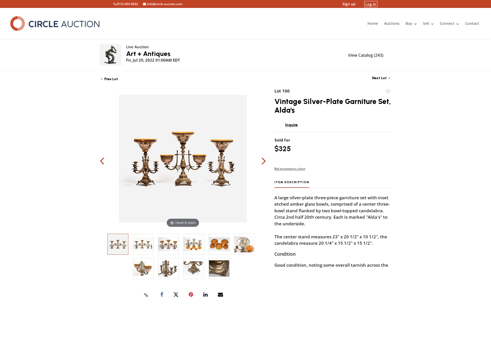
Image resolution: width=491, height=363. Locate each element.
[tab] (291, 184)
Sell (426, 23)
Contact (472, 23)
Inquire (291, 125)
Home (372, 23)
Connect (447, 23)
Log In (370, 4)
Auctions (391, 23)
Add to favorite (388, 92)
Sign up (348, 4)
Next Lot (379, 78)
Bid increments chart (289, 169)
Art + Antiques (148, 54)
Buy (409, 23)
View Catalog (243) (365, 55)
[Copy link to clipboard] (146, 295)
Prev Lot (111, 79)
